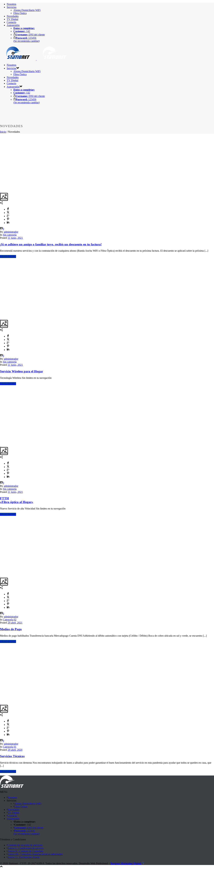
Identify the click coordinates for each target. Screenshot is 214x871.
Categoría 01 (9, 746)
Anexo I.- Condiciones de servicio (26, 848)
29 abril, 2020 (15, 749)
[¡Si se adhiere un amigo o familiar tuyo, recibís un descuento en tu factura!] (0, 191)
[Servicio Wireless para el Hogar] (0, 318)
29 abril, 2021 (15, 622)
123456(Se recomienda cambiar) (26, 39)
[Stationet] (36, 59)
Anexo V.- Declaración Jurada (23, 857)
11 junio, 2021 (15, 237)
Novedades (13, 16)
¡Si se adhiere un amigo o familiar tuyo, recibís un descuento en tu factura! (51, 244)
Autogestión (13, 25)
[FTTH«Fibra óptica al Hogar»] (0, 445)
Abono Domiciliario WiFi (26, 10)
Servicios (11, 7)
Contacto (11, 22)
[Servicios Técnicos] (0, 703)
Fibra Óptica (20, 13)
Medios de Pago (11, 629)
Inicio (3, 131)
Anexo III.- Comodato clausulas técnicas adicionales (35, 854)
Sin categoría (10, 234)
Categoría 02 (9, 619)
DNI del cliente (30, 34)
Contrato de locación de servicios (25, 845)
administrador (11, 231)
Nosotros (11, 4)
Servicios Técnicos (12, 756)
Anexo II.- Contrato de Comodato (25, 851)
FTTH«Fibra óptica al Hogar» (16, 500)
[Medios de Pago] (0, 576)
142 (21, 31)
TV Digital (12, 19)
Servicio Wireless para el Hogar (21, 371)
